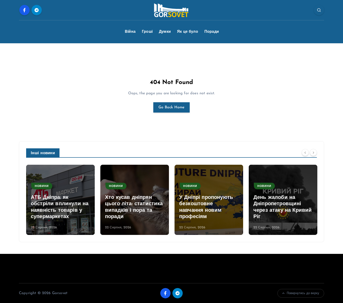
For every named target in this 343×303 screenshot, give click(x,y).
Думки (165, 32)
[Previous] (305, 152)
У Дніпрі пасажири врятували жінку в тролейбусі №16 (277, 210)
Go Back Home (171, 107)
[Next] (313, 152)
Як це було (187, 32)
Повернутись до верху (303, 293)
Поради (211, 32)
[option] (60, 200)
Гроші (147, 32)
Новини (42, 186)
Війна (130, 32)
